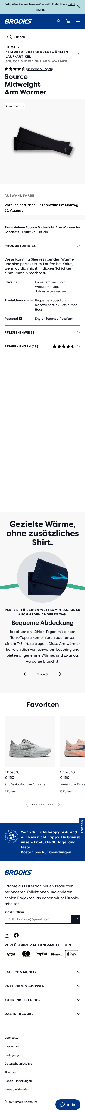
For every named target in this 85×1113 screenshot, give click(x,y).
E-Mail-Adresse (14, 911)
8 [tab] (48, 804)
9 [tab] (50, 804)
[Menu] (78, 21)
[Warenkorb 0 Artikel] (68, 21)
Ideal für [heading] (11, 282)
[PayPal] (41, 954)
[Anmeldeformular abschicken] (75, 919)
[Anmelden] (58, 21)
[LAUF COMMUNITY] (42, 972)
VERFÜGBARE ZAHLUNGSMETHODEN (38, 945)
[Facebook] (16, 935)
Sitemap (10, 1072)
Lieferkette (11, 1037)
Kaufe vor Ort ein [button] (35, 232)
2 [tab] (34, 804)
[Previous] (27, 674)
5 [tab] (41, 804)
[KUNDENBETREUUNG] (42, 1000)
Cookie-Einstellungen (18, 1081)
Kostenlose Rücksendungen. (46, 852)
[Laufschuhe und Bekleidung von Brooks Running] (18, 21)
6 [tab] (43, 804)
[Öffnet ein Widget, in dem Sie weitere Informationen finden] (67, 1105)
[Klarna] (56, 954)
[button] (42, 141)
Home (10, 47)
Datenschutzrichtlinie (18, 1063)
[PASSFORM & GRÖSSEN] (42, 986)
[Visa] (11, 954)
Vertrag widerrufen (17, 1089)
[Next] (57, 674)
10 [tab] (52, 804)
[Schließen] (78, 7)
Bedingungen (13, 1055)
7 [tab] (45, 804)
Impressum (12, 1046)
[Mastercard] (26, 954)
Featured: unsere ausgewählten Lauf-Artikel (36, 54)
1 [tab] (32, 805)
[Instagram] (7, 935)
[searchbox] (46, 37)
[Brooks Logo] (42, 873)
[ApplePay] (71, 954)
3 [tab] (36, 804)
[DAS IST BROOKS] (42, 1014)
